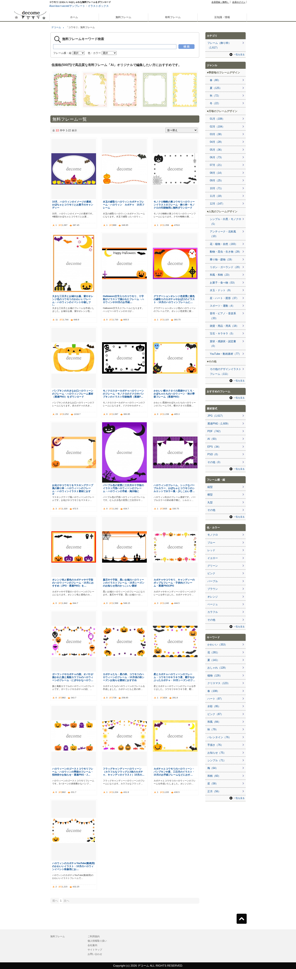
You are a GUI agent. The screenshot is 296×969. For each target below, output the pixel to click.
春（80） (215, 80)
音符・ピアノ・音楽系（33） (223, 316)
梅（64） (212, 768)
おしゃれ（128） (217, 667)
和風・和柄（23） (220, 274)
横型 (210, 494)
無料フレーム (123, 17)
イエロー (212, 558)
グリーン (212, 565)
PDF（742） (214, 431)
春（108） (213, 691)
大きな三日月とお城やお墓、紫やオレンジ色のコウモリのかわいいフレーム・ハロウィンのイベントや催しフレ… (72, 300)
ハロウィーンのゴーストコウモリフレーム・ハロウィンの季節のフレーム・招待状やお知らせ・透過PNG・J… (72, 771)
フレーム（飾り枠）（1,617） (219, 45)
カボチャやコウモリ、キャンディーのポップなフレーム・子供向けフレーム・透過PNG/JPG (174, 582)
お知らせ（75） (216, 752)
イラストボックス (98, 5)
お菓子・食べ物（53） (223, 282)
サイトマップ (95, 949)
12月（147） (217, 203)
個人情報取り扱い (97, 940)
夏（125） (216, 87)
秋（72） (215, 95)
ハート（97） (215, 698)
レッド (211, 550)
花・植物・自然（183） (224, 244)
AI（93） (212, 438)
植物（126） (214, 675)
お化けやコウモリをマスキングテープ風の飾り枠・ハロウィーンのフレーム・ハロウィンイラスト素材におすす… (72, 489)
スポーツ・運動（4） (222, 305)
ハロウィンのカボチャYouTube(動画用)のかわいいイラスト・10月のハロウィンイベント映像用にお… (73, 866)
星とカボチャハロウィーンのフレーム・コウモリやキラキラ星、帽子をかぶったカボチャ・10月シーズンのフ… (174, 677)
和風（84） (214, 721)
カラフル (212, 611)
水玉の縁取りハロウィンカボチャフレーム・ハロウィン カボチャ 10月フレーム (123, 204)
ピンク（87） (215, 714)
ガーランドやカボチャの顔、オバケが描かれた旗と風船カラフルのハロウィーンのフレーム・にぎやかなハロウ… (72, 677)
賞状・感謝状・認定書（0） (223, 343)
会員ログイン (238, 2)
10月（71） (216, 188)
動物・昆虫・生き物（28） (225, 251)
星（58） (212, 783)
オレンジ (212, 596)
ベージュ (212, 604)
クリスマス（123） (218, 683)
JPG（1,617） (215, 415)
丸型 (210, 502)
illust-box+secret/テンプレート (67, 5)
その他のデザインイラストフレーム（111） (225, 371)
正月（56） (214, 791)
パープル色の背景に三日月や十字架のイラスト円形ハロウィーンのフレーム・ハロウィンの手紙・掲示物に (123, 488)
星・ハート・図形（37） (224, 298)
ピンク (211, 573)
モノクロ (212, 534)
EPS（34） (214, 446)
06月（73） (216, 157)
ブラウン (212, 588)
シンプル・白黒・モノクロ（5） (225, 221)
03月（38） (216, 134)
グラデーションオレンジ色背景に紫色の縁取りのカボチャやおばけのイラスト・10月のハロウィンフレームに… (174, 299)
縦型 (210, 486)
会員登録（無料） (220, 2)
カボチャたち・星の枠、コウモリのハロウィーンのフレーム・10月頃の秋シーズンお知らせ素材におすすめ (123, 677)
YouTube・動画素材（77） (225, 353)
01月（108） (217, 118)
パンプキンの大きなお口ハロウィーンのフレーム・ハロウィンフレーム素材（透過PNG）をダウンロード (72, 393)
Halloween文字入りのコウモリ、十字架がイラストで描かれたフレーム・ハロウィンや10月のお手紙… (123, 299)
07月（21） (216, 164)
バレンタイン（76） (219, 737)
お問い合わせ (95, 954)
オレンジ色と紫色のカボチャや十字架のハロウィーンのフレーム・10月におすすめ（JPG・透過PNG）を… (73, 582)
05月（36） (216, 149)
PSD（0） (213, 454)
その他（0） (214, 462)
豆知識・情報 (222, 17)
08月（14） (216, 172)
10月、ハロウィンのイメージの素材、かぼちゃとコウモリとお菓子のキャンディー (73, 204)
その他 (211, 510)
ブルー (211, 542)
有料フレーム (173, 17)
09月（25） (216, 180)
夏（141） (213, 660)
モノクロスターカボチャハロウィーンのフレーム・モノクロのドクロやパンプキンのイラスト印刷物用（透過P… (123, 393)
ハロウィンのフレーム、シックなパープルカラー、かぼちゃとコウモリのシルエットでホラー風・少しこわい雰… (174, 488)
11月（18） (216, 195)
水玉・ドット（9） (221, 290)
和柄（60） (214, 775)
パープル (212, 581)
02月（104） (217, 126)
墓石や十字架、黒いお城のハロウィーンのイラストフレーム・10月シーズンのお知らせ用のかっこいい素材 (123, 582)
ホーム (74, 17)
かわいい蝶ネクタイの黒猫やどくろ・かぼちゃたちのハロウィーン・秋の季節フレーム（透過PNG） (174, 393)
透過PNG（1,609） (218, 423)
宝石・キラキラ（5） (222, 333)
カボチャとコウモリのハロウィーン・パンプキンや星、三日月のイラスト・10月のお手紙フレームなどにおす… (174, 771)
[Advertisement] (30, 144)
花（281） (213, 652)
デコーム (56, 27)
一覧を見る (239, 54)
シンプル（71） (216, 760)
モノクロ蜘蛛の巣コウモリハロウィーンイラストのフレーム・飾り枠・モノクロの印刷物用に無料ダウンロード (174, 204)
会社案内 (92, 945)
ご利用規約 (94, 936)
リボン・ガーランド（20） (225, 267)
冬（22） (215, 103)
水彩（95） (214, 706)
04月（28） (216, 141)
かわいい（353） (217, 644)
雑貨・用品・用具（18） (224, 325)
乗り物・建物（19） (222, 259)
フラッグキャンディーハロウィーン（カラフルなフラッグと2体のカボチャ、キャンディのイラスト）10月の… (123, 771)
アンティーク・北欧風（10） (223, 234)
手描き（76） (215, 744)
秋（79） (212, 729)
